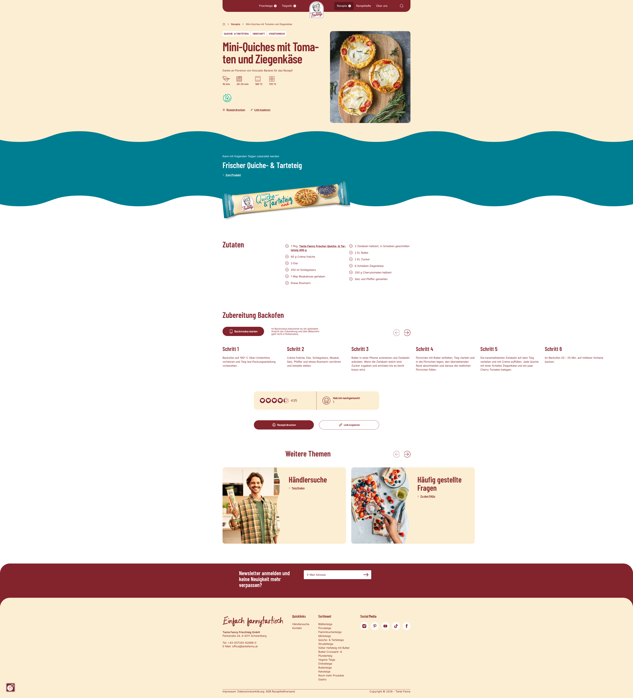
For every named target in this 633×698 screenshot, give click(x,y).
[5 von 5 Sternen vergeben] (286, 400)
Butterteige (325, 667)
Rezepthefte (363, 5)
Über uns (381, 5)
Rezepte (342, 5)
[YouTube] (385, 626)
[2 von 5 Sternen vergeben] (268, 400)
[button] (275, 6)
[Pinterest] (375, 626)
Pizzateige (324, 628)
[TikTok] (396, 626)
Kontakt (297, 628)
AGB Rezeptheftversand (280, 691)
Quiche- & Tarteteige (331, 640)
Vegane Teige (326, 659)
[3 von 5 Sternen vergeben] (274, 400)
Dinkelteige (325, 663)
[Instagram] (364, 626)
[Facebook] (406, 626)
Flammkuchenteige (330, 632)
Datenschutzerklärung (250, 691)
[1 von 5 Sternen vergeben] (262, 400)
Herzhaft (259, 33)
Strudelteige (325, 643)
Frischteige (266, 5)
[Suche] (401, 6)
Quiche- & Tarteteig (236, 33)
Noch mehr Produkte (331, 675)
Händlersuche (300, 624)
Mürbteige (324, 636)
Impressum (229, 691)
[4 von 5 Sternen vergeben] (280, 400)
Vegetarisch (277, 33)
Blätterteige (325, 624)
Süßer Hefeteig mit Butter (334, 647)
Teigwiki (287, 5)
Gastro (322, 679)
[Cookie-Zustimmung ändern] (11, 687)
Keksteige (324, 671)
